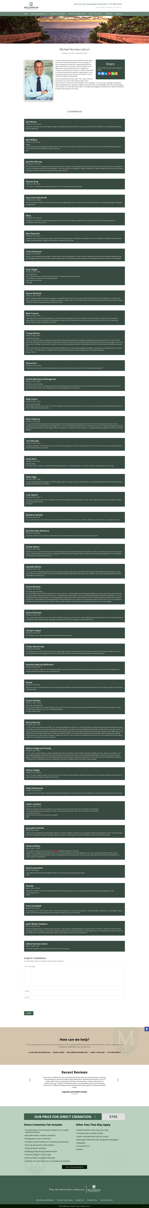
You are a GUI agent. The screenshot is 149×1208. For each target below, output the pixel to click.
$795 (113, 1116)
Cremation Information (57, 14)
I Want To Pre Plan (97, 1052)
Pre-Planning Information (77, 1052)
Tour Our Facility (100, 7)
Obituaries (109, 14)
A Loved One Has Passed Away (39, 1052)
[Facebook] (99, 73)
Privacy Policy (92, 1200)
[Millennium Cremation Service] (31, 6)
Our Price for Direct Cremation (62, 1116)
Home (26, 14)
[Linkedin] (106, 73)
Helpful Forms (58, 1052)
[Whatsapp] (112, 73)
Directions (109, 7)
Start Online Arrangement (74, 1167)
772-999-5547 (115, 4)
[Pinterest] (109, 73)
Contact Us (118, 7)
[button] (147, 1029)
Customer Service (114, 1052)
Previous (30, 1080)
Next (118, 1080)
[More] (116, 73)
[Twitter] (102, 73)
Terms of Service (106, 1200)
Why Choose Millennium (39, 14)
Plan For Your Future (95, 14)
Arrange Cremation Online (77, 14)
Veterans (118, 14)
